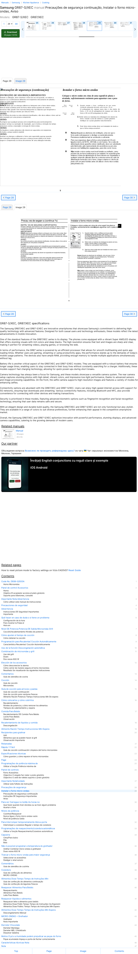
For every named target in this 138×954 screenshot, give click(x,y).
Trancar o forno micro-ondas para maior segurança (25, 855)
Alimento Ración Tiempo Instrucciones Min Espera (25, 729)
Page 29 (7, 207)
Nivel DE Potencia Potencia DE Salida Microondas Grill (27, 629)
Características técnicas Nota (15, 942)
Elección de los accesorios (14, 662)
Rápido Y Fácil (8, 747)
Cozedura (6, 870)
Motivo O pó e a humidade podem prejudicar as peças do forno (31, 936)
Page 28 (9, 197)
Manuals (5, 2)
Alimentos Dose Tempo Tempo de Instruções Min (24, 879)
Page (3, 760)
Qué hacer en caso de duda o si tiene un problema (25, 617)
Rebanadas (6, 744)
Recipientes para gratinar (13, 732)
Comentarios (7, 674)
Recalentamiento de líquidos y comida (19, 722)
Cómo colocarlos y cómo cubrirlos (17, 700)
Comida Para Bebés (10, 711)
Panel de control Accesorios (14, 588)
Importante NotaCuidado (13, 781)
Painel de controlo (10, 770)
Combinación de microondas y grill (17, 651)
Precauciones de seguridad (14, 605)
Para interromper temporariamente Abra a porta (24, 822)
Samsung (16, 2)
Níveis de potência (10, 811)
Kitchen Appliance (31, 2)
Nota (3, 946)
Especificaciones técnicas (13, 753)
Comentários (7, 863)
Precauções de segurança (13, 787)
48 (16, 24)
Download (10, 33)
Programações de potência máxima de (19, 763)
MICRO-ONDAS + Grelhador (14, 916)
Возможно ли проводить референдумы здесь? (50, 450)
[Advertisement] (69, 58)
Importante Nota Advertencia (15, 599)
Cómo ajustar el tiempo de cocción (17, 635)
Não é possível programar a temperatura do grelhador (27, 846)
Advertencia (7, 609)
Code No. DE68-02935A (12, 581)
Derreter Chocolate (10, 925)
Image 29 (20, 81)
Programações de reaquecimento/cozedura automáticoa (28, 828)
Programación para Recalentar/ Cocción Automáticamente (28, 641)
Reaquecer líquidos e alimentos (16, 899)
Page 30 (128, 197)
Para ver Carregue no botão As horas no (20, 802)
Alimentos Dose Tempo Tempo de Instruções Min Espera (28, 910)
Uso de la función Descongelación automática (23, 648)
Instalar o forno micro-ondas (15, 791)
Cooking (45, 2)
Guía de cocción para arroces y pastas (19, 689)
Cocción (5, 680)
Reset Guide (74, 570)
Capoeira (5, 835)
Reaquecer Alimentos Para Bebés (17, 887)
